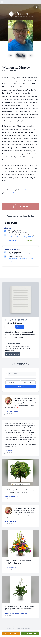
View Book (9, 327)
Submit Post (20, 387)
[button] (20, 472)
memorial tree (25, 190)
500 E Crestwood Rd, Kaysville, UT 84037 (20, 258)
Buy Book (20, 327)
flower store (17, 193)
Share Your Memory (12, 354)
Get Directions (12, 240)
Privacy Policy (15, 628)
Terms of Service (25, 628)
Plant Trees (29, 240)
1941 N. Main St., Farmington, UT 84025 (20, 237)
